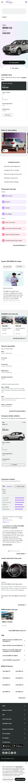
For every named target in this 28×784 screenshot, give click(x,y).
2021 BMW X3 (19, 678)
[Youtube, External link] (9, 753)
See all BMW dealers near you (17, 630)
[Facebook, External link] (6, 753)
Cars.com (16, 769)
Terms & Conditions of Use (7, 758)
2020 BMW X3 (19, 685)
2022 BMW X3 (19, 671)
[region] (14, 772)
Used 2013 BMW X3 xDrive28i (20, 329)
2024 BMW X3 (6, 685)
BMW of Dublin (7, 622)
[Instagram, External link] (12, 753)
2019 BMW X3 (19, 691)
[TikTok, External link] (3, 753)
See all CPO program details (17, 411)
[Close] (26, 763)
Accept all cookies (20, 779)
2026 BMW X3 (6, 671)
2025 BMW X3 (6, 678)
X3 (5, 17)
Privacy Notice (18, 766)
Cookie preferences (8, 779)
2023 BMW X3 (6, 691)
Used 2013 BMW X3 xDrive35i (6, 329)
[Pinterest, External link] (15, 753)
